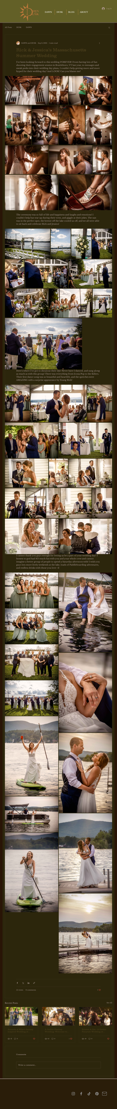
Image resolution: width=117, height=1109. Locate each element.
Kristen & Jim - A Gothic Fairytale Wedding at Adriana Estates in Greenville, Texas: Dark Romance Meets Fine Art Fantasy (94, 1030)
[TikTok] (89, 1093)
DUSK (18, 27)
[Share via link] (34, 983)
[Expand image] (26, 90)
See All (109, 1003)
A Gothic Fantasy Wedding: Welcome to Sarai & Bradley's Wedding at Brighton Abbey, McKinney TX (58, 1030)
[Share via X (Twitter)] (23, 983)
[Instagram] (73, 1093)
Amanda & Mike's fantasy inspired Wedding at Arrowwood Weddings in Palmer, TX (20, 1030)
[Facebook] (81, 1093)
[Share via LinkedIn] (28, 983)
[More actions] (99, 43)
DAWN (29, 27)
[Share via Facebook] (17, 983)
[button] (109, 27)
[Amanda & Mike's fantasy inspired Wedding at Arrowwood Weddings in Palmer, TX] (21, 1016)
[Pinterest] (97, 1093)
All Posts (8, 27)
